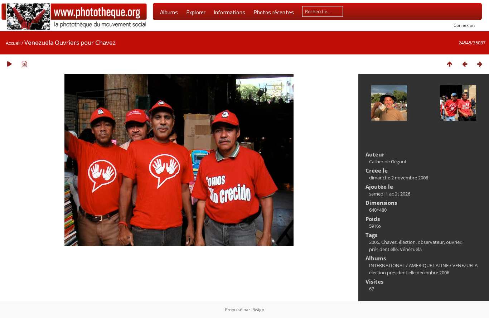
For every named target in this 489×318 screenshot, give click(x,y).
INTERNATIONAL (387, 265)
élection (407, 242)
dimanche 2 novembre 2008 (398, 177)
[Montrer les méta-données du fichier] (24, 64)
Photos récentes (273, 12)
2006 (374, 242)
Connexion (464, 25)
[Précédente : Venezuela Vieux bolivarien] (464, 64)
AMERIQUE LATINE (429, 265)
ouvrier (453, 242)
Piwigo (257, 310)
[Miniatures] (449, 64)
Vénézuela (411, 249)
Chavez (389, 242)
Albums (169, 12)
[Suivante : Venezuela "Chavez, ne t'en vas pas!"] (479, 64)
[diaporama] (9, 64)
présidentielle (383, 249)
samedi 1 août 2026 (389, 194)
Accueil (13, 43)
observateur (431, 242)
